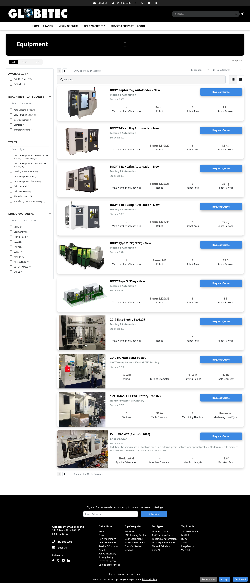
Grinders (129, 531)
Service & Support (122, 26)
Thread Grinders (161, 546)
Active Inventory (107, 553)
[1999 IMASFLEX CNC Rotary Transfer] (82, 409)
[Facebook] (135, 2)
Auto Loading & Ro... (136, 542)
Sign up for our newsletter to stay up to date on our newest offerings (125, 507)
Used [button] (36, 62)
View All (129, 550)
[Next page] (64, 70)
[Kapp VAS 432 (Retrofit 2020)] (82, 449)
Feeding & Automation (164, 538)
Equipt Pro (115, 574)
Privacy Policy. (149, 579)
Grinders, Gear (160, 531)
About (141, 26)
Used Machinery (94, 26)
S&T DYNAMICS (189, 531)
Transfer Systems (134, 546)
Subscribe (154, 514)
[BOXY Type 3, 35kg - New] (82, 294)
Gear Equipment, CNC (164, 542)
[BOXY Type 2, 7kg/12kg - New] (82, 256)
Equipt (137, 574)
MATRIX (185, 535)
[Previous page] (59, 70)
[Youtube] (149, 2)
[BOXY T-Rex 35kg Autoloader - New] (82, 218)
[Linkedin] (156, 2)
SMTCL (185, 542)
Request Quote (221, 92)
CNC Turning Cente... (163, 535)
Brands (48, 26)
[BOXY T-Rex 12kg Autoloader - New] (82, 141)
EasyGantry (187, 546)
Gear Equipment (134, 538)
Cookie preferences (109, 564)
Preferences (208, 579)
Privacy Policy (106, 557)
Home (35, 26)
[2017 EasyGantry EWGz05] (82, 332)
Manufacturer (223, 70)
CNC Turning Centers (136, 535)
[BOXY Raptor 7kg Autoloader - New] (82, 103)
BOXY (184, 538)
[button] (242, 14)
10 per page (197, 70)
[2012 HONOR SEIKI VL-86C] (82, 371)
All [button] (13, 62)
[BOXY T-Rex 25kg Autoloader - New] (82, 180)
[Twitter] (142, 2)
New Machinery (68, 26)
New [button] (24, 62)
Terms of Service (108, 561)
